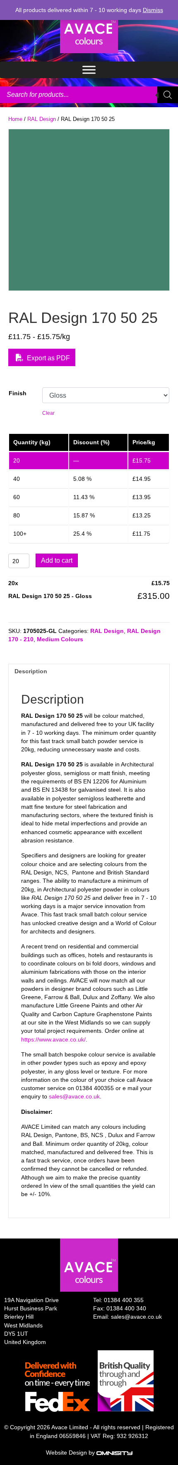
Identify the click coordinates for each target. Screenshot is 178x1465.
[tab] (89, 671)
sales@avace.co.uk (74, 1096)
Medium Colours (60, 639)
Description (30, 671)
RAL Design (41, 119)
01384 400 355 (124, 1300)
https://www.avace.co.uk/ (53, 1039)
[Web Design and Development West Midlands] (114, 1452)
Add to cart (56, 560)
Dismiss (153, 10)
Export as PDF (47, 358)
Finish (17, 393)
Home (15, 119)
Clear (48, 413)
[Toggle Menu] (89, 70)
